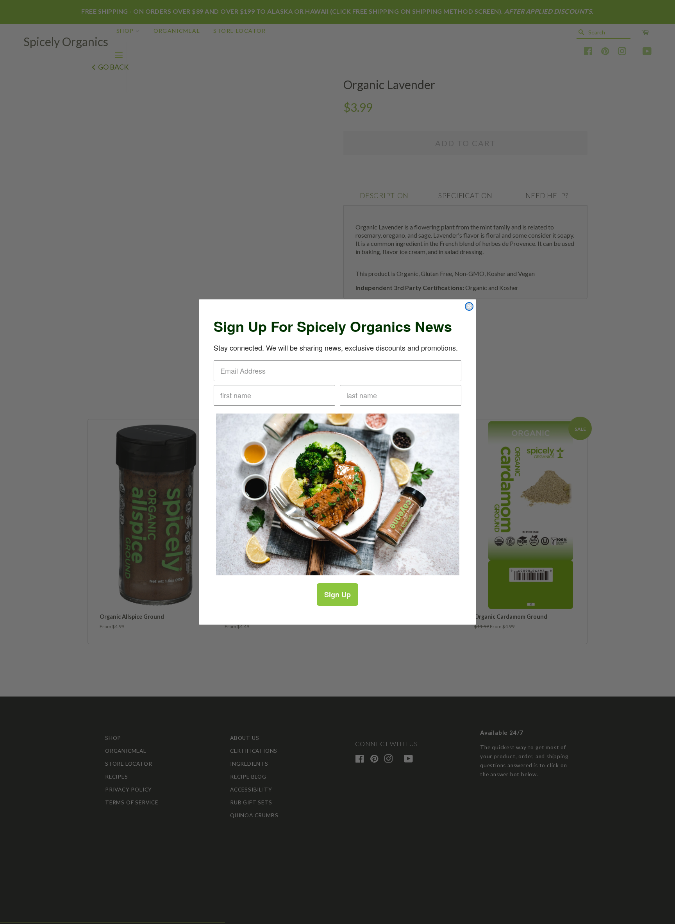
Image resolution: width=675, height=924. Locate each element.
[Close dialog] (469, 306)
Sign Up (337, 594)
